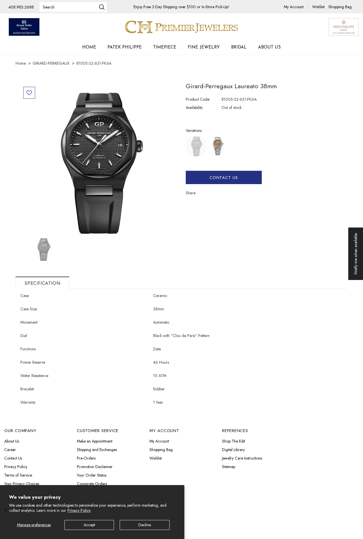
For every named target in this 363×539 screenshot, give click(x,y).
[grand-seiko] (24, 27)
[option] (98, 160)
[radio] (196, 146)
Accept (89, 525)
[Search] (102, 7)
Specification (42, 283)
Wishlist (319, 7)
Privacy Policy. (79, 510)
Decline (144, 525)
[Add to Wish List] (29, 93)
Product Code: (198, 99)
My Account (294, 7)
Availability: (194, 107)
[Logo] (181, 27)
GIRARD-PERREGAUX (51, 63)
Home (21, 63)
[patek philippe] (344, 26)
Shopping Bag (340, 7)
